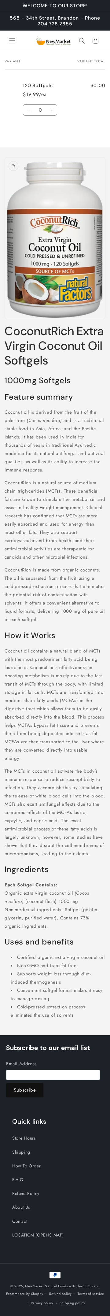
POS (89, 1286)
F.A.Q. (18, 1180)
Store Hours (24, 1138)
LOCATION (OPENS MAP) (38, 1235)
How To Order (26, 1166)
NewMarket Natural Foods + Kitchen (54, 1286)
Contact (19, 1221)
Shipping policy (72, 1302)
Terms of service (91, 1293)
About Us (21, 1207)
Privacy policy (42, 1302)
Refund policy (60, 1293)
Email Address (21, 1063)
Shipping (21, 1152)
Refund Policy (25, 1193)
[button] (12, 40)
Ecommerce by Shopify (24, 1293)
